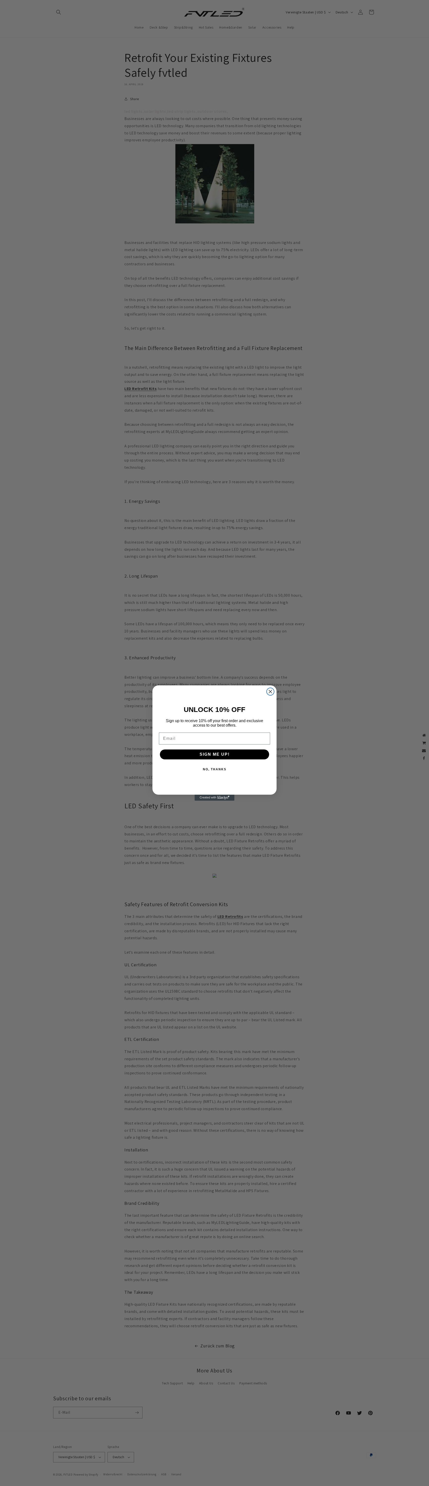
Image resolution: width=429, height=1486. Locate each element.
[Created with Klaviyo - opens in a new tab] (214, 798)
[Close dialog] (270, 691)
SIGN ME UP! (215, 754)
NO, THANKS (214, 769)
